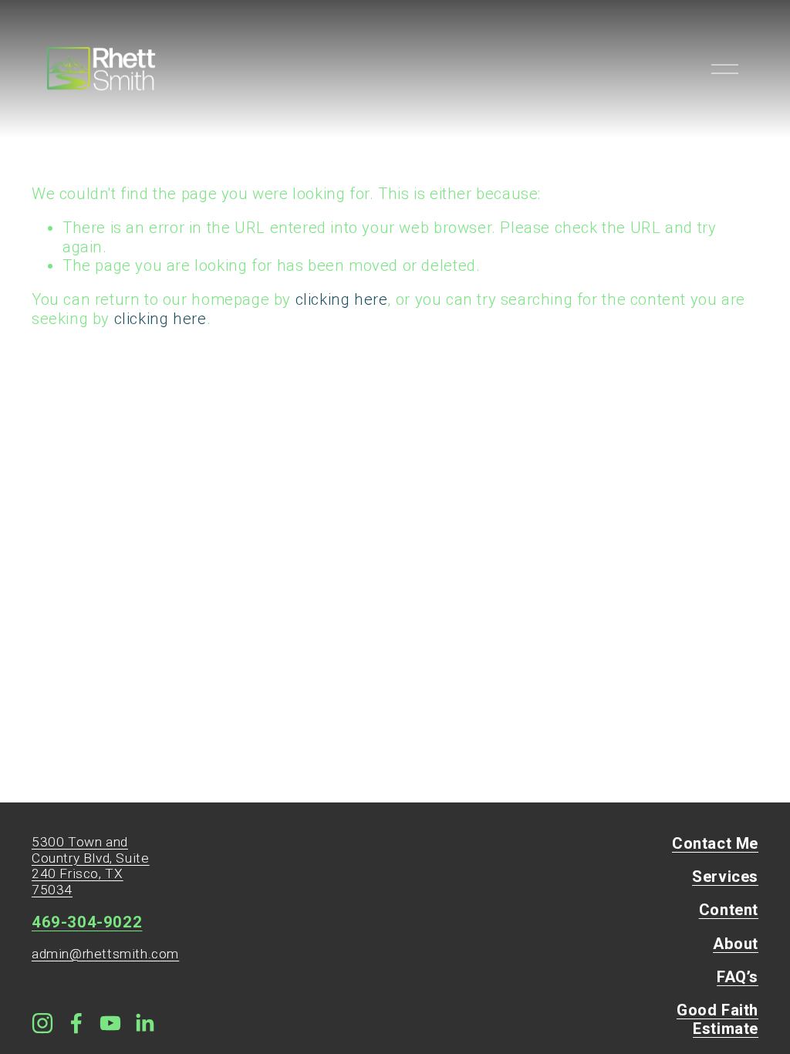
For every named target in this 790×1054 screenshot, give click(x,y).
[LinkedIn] (144, 1023)
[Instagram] (42, 1023)
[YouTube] (110, 1023)
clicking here (341, 299)
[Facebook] (76, 1023)
